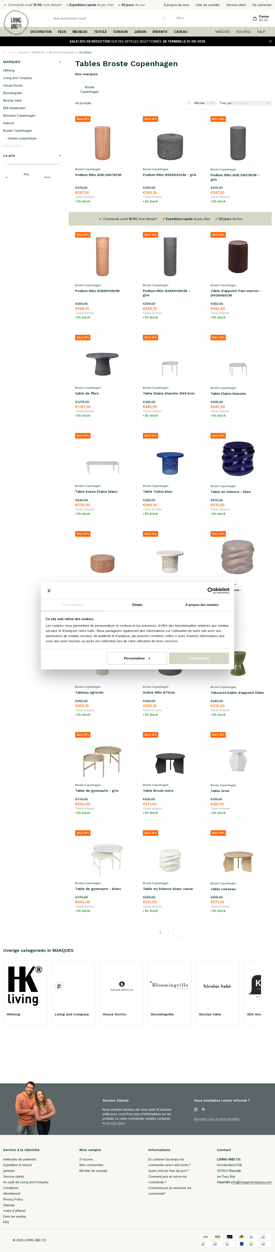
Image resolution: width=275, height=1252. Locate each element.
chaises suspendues (22, 138)
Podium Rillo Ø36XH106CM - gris (166, 293)
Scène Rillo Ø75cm (159, 692)
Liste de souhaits (208, 5)
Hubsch (8, 123)
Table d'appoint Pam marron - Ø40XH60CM (236, 293)
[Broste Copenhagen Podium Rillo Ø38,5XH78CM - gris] (238, 140)
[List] (189, 103)
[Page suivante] (177, 932)
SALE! (261, 32)
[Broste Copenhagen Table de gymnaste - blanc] (102, 854)
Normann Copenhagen (19, 115)
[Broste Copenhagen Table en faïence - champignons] (238, 555)
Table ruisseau (223, 889)
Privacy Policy (13, 1199)
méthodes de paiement (19, 1159)
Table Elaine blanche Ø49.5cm (168, 393)
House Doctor (13, 85)
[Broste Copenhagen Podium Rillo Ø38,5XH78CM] (102, 140)
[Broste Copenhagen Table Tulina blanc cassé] (170, 555)
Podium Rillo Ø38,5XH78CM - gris (235, 177)
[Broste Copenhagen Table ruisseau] (238, 854)
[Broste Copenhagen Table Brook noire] (170, 756)
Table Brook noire (158, 791)
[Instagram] (195, 1109)
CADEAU (180, 32)
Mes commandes (91, 1165)
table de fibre (87, 393)
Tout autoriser (198, 658)
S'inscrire (86, 1159)
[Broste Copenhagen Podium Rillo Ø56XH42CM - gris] (170, 140)
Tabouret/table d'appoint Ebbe (237, 693)
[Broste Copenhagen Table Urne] (238, 756)
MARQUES (222, 32)
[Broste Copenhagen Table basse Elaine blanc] (102, 457)
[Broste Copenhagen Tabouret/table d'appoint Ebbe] (238, 658)
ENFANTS (160, 32)
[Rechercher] (164, 18)
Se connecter (262, 5)
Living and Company (17, 78)
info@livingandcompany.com (251, 1182)
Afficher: (200, 103)
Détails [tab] (137, 605)
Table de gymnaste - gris (96, 791)
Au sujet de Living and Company (26, 1182)
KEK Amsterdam (14, 108)
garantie (9, 1171)
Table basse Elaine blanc (96, 491)
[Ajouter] (122, 200)
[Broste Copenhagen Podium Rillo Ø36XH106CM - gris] (170, 256)
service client (115, 1123)
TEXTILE (100, 32)
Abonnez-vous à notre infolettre (217, 1119)
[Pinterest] (203, 1109)
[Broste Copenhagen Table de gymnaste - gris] (102, 756)
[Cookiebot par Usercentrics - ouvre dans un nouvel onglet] (210, 590)
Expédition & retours (17, 1165)
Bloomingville (12, 93)
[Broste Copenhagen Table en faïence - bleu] (238, 457)
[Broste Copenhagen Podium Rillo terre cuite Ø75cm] (102, 555)
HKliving (9, 70)
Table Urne (220, 791)
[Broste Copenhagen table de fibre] (102, 359)
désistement (11, 1193)
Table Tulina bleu (157, 491)
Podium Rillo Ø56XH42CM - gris (169, 175)
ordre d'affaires (14, 1210)
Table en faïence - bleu (231, 492)
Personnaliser (134, 658)
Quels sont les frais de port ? (168, 1171)
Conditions (10, 1188)
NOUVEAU (244, 32)
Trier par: (226, 103)
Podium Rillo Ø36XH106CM (97, 291)
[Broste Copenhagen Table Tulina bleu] (170, 457)
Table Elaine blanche (228, 393)
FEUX (62, 32)
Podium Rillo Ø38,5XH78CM (98, 175)
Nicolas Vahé (12, 100)
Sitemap (9, 1205)
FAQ (6, 1222)
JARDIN (140, 32)
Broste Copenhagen (62, 52)
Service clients (13, 1176)
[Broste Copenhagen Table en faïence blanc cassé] (170, 854)
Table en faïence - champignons (226, 592)
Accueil (23, 52)
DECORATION (41, 32)
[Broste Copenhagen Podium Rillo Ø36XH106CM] (102, 256)
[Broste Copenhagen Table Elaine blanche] (238, 359)
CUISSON (120, 32)
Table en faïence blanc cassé (168, 889)
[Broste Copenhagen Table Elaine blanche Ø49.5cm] (170, 359)
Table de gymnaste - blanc (98, 889)
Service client (236, 5)
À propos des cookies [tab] (201, 605)
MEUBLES (80, 32)
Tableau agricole (89, 692)
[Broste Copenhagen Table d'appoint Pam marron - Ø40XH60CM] (238, 256)
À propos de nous (176, 5)
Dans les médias (14, 1216)
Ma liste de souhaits (93, 1171)
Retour (11, 52)
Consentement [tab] (73, 605)
